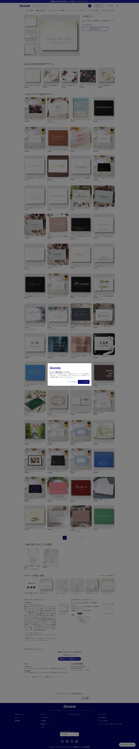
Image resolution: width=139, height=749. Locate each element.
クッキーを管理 (71, 382)
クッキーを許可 (83, 382)
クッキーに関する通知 (82, 373)
